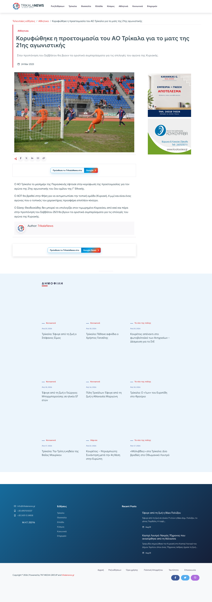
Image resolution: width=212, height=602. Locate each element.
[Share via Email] (38, 158)
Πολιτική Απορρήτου (153, 570)
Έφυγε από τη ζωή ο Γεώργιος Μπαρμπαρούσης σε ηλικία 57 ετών (60, 396)
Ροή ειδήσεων (114, 570)
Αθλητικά (123, 6)
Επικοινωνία (190, 570)
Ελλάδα (99, 6)
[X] (185, 578)
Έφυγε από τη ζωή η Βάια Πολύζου (161, 512)
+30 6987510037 (24, 510)
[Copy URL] (43, 158)
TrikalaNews (45, 226)
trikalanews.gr (68, 575)
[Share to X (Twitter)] (26, 158)
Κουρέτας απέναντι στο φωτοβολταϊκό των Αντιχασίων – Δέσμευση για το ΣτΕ (150, 337)
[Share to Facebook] (20, 158)
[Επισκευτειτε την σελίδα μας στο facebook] (175, 578)
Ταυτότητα (174, 570)
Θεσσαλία (86, 6)
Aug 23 (148, 527)
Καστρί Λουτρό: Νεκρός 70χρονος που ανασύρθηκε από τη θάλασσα (163, 537)
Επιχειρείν (152, 6)
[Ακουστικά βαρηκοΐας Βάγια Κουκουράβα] (169, 136)
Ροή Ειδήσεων (57, 6)
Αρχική (101, 570)
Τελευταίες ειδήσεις (24, 21)
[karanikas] (169, 95)
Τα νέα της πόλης (143, 323)
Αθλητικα (43, 21)
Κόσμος (111, 6)
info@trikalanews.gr (26, 506)
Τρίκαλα (73, 6)
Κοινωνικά (137, 6)
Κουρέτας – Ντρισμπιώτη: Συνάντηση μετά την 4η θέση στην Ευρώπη (103, 455)
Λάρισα (93, 440)
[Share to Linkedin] (32, 158)
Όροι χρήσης (132, 570)
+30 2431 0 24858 (25, 515)
